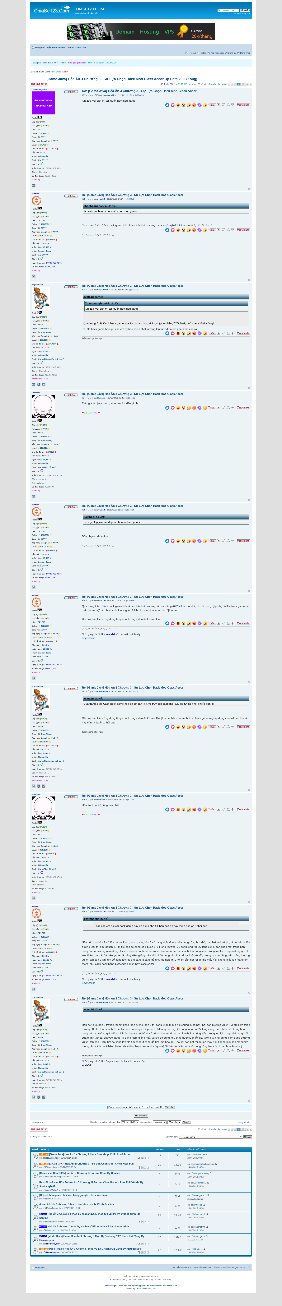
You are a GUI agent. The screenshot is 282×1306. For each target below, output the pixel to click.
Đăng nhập (245, 53)
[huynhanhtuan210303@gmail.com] (33, 276)
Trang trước (37, 1122)
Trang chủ (40, 47)
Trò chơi (62, 63)
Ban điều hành (179, 1267)
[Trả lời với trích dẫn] (243, 105)
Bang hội (37, 63)
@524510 (133, 290)
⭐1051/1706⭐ (45, 236)
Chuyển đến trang (217, 84)
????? (44, 137)
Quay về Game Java (42, 1136)
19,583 (46, 247)
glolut (48, 1199)
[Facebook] (43, 384)
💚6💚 (42, 122)
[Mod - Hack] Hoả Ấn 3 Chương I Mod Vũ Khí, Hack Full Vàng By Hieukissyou (95, 1248)
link (143, 225)
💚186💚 (43, 425)
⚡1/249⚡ (55, 336)
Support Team (44, 251)
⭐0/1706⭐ (43, 145)
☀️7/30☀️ (44, 216)
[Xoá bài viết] (219, 105)
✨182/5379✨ (45, 328)
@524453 (139, 95)
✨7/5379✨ (44, 133)
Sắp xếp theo (146, 1122)
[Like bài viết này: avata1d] (167, 230)
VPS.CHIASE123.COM (146, 1289)
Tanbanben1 (52, 1167)
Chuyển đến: (172, 1137)
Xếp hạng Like (217, 53)
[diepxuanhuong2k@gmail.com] (33, 185)
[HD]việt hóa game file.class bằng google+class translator (73, 1195)
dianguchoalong (53, 1176)
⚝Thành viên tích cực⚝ (53, 359)
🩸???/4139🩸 (52, 149)
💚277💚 (43, 213)
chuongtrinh (51, 1222)
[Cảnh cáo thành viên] (228, 105)
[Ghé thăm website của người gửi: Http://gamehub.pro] (38, 384)
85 (41, 325)
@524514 (129, 510)
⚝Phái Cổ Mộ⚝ (49, 467)
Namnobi (101, 398)
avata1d (101, 199)
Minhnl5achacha (53, 1208)
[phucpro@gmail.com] (33, 384)
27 (41, 433)
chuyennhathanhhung (204, 1164)
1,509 (43, 243)
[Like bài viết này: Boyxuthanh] (167, 333)
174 (38, 220)
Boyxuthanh (102, 290)
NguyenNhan (52, 1158)
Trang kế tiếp (244, 1122)
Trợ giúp (192, 53)
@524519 (133, 691)
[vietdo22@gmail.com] (33, 496)
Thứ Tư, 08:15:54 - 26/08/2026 (102, 63)
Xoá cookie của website (199, 1267)
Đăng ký (232, 53)
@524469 (129, 199)
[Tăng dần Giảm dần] (174, 1122)
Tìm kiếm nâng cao (241, 13)
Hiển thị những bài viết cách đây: (105, 1122)
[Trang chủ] (52, 9)
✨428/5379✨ (45, 224)
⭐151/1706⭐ (44, 340)
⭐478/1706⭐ (44, 448)
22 (37, 129)
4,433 (43, 348)
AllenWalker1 (52, 1190)
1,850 (43, 456)
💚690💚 (43, 317)
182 (38, 325)
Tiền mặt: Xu (49, 63)
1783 (42, 220)
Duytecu (198, 1249)
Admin (65, 72)
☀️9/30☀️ (44, 321)
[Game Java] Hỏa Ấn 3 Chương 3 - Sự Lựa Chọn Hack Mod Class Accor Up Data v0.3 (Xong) (121, 79)
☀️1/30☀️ (44, 126)
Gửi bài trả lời (36, 83)
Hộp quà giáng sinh (77, 63)
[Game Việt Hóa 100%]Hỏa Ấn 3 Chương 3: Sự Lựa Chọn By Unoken (79, 1173)
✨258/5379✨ (45, 437)
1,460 (45, 351)
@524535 (129, 912)
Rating (203, 53)
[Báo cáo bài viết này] (223, 105)
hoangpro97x (200, 1195)
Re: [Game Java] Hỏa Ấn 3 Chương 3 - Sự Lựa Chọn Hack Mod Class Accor (139, 91)
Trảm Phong (46, 332)
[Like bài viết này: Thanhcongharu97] (167, 105)
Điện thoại (52, 47)
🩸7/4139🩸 (51, 452)
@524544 (133, 1002)
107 (38, 433)
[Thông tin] (232, 105)
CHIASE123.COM (88, 9)
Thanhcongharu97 (105, 95)
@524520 (130, 800)
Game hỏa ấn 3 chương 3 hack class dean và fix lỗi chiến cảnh (76, 1204)
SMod (58, 72)
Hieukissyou (52, 1244)
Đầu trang (249, 189)
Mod (52, 72)
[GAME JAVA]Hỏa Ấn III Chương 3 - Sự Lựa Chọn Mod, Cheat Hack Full (91, 1163)
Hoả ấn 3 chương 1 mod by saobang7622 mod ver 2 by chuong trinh (88, 1226)
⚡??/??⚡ (55, 141)
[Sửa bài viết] (212, 105)
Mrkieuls (198, 1205)
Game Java (80, 47)
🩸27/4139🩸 (52, 239)
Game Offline (66, 47)
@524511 (130, 398)
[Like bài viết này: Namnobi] (167, 408)
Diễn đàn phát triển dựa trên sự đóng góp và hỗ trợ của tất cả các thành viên (141, 1286)
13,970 (46, 460)
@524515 (129, 601)
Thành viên (43, 156)
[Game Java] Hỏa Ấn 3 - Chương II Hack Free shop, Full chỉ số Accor (90, 1154)
